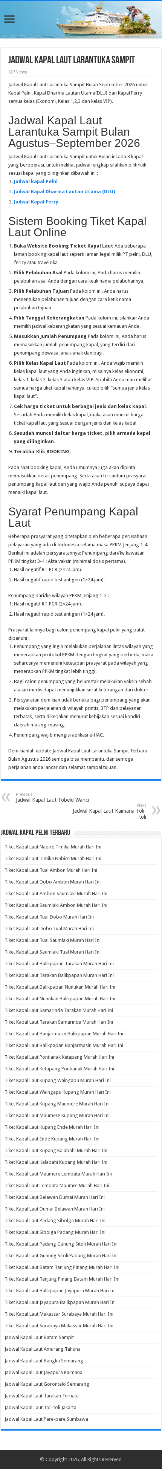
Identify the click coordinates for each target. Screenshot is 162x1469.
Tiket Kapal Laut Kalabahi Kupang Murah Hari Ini (56, 1162)
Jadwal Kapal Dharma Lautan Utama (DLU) (64, 191)
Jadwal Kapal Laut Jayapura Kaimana (44, 1372)
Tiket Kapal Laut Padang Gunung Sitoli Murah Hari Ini (61, 1244)
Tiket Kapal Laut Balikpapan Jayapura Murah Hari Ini (60, 1290)
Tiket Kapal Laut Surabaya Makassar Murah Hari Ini (59, 1325)
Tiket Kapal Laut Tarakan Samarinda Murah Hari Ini (59, 1022)
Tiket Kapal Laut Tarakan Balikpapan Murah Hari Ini (59, 975)
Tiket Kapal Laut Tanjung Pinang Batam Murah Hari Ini (62, 1279)
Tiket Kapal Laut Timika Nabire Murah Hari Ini (53, 858)
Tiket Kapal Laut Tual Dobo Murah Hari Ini (49, 917)
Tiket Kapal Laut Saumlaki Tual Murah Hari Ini (53, 952)
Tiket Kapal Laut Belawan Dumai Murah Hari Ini (55, 1197)
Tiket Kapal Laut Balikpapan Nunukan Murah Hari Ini (60, 987)
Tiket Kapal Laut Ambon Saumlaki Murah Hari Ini (56, 893)
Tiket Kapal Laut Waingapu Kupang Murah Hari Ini (58, 1092)
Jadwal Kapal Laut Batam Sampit (39, 1337)
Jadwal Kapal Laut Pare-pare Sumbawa (46, 1419)
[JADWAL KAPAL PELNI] (81, 19)
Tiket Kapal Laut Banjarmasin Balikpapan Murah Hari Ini (64, 1033)
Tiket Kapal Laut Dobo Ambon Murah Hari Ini (53, 882)
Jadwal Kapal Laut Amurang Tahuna (43, 1349)
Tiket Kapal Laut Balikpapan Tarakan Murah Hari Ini (59, 963)
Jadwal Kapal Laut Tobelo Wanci (52, 797)
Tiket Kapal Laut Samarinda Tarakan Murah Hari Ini (59, 1010)
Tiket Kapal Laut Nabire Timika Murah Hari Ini (53, 847)
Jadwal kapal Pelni (36, 181)
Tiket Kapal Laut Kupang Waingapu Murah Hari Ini (58, 1080)
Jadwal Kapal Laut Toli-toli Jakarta (40, 1407)
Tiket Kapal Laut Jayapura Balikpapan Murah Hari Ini (60, 1302)
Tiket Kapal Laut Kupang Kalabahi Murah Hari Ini (56, 1150)
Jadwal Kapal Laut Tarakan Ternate (42, 1396)
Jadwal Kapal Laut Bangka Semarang (44, 1361)
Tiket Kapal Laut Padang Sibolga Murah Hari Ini (55, 1220)
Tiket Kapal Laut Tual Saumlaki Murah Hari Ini (53, 940)
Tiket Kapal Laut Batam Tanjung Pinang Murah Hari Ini (62, 1267)
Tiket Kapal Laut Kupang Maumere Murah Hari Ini (57, 1104)
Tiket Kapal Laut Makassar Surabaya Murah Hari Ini (59, 1314)
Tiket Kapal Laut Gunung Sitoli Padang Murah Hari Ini (61, 1255)
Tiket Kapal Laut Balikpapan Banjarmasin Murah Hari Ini (64, 1045)
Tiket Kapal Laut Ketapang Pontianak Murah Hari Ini (59, 1069)
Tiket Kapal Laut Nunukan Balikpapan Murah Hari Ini (60, 998)
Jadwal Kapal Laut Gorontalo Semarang (47, 1384)
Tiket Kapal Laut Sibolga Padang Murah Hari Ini (55, 1232)
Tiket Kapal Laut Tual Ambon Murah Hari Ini (51, 870)
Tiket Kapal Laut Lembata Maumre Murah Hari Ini (57, 1185)
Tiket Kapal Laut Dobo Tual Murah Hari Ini (49, 928)
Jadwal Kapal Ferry (36, 202)
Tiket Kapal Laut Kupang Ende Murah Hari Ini (52, 1127)
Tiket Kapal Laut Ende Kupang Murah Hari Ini (52, 1139)
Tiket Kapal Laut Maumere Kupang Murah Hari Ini (57, 1115)
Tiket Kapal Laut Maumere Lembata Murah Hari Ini (58, 1174)
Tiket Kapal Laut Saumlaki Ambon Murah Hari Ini (56, 905)
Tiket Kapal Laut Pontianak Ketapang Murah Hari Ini (59, 1057)
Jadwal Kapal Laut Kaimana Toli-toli (109, 811)
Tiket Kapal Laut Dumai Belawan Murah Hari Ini (55, 1209)
